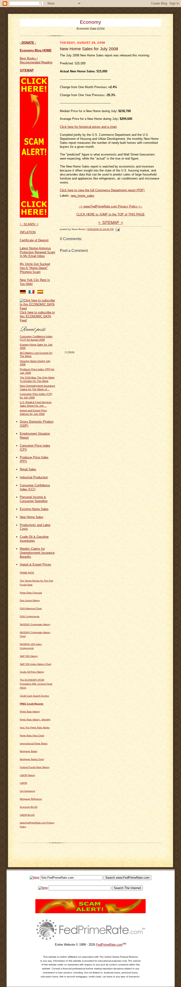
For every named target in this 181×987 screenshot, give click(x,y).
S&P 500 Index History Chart (35, 664)
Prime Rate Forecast (31, 592)
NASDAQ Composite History (35, 624)
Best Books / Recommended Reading (36, 60)
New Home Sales (31, 517)
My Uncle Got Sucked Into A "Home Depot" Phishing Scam (35, 268)
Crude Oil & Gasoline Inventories (34, 538)
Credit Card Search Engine (34, 695)
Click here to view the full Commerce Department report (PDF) (102, 190)
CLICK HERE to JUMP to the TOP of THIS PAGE (110, 214)
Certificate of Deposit (34, 240)
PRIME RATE (27, 572)
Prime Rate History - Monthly (35, 719)
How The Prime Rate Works (34, 727)
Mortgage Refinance (31, 799)
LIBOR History (27, 775)
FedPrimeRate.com (109, 944)
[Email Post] (117, 229)
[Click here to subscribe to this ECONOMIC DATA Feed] (37, 308)
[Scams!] (90, 912)
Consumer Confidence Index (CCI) (35, 487)
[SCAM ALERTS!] (34, 216)
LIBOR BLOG (27, 815)
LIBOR (23, 783)
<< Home (69, 352)
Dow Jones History (30, 600)
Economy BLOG (28, 807)
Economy (90, 22)
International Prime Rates (33, 743)
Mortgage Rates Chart (32, 759)
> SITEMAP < (110, 223)
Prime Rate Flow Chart (32, 735)
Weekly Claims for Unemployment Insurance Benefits (37, 552)
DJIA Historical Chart (31, 608)
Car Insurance (27, 791)
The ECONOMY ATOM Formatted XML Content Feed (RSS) (36, 684)
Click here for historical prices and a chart (88, 127)
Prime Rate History (30, 711)
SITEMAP (27, 70)
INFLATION (28, 232)
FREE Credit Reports (31, 703)
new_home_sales (82, 195)
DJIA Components (29, 616)
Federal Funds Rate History (34, 767)
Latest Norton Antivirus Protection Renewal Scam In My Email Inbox (37, 252)
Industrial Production (34, 477)
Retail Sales (28, 469)
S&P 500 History (29, 656)
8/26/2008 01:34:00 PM (100, 229)
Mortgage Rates (28, 751)
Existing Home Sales (34, 509)
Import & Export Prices (35, 564)
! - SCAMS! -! (29, 224)
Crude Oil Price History (32, 672)
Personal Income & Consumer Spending (33, 499)
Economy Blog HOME (36, 50)
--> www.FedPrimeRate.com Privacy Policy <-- (110, 206)
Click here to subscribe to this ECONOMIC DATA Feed (37, 316)
